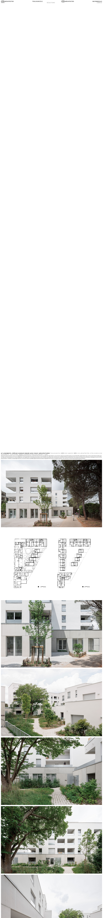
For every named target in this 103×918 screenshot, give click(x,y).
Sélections (51, 2)
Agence (99, 2)
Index (3, 2)
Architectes (9, 1)
